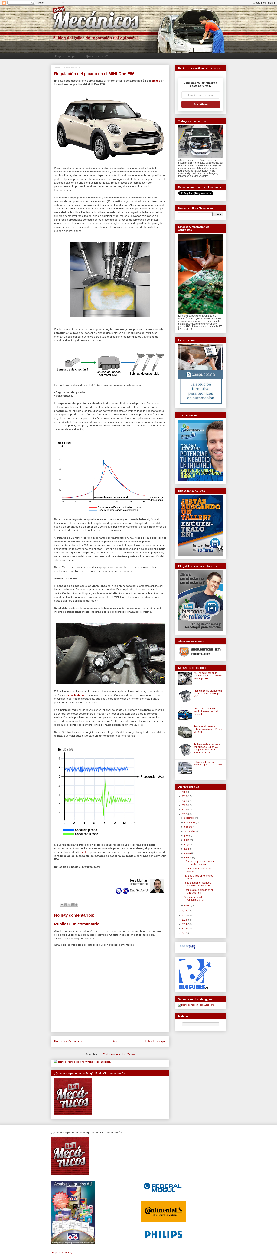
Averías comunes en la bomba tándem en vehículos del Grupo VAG (208, 676)
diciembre (189, 818)
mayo (187, 844)
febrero (188, 857)
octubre (188, 826)
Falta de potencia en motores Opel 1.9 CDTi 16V (208, 763)
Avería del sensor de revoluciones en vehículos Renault (207, 711)
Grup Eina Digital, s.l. (63, 1252)
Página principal (65, 56)
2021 (184, 801)
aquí (83, 852)
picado (156, 80)
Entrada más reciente (69, 1041)
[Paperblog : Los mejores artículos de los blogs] (187, 949)
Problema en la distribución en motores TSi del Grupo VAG (208, 693)
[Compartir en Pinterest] (76, 905)
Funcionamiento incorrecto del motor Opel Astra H (197, 884)
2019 (184, 809)
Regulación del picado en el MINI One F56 (198, 891)
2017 (184, 911)
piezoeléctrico (75, 695)
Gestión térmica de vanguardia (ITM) (194, 898)
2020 (184, 805)
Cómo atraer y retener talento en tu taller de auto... (199, 862)
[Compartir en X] (69, 905)
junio (187, 840)
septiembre (190, 831)
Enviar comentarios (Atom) (119, 1054)
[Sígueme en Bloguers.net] (195, 988)
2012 (184, 933)
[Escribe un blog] (65, 905)
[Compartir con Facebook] (73, 905)
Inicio (114, 1041)
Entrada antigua (155, 1041)
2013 (184, 928)
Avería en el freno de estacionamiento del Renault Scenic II (208, 729)
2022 (184, 796)
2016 (184, 915)
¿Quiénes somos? (96, 56)
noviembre (190, 822)
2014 (184, 924)
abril (186, 849)
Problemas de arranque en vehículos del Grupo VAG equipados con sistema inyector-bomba (207, 748)
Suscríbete (201, 104)
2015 (184, 919)
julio (186, 835)
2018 (184, 814)
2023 (184, 792)
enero (187, 905)
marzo (187, 853)
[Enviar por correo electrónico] (62, 905)
